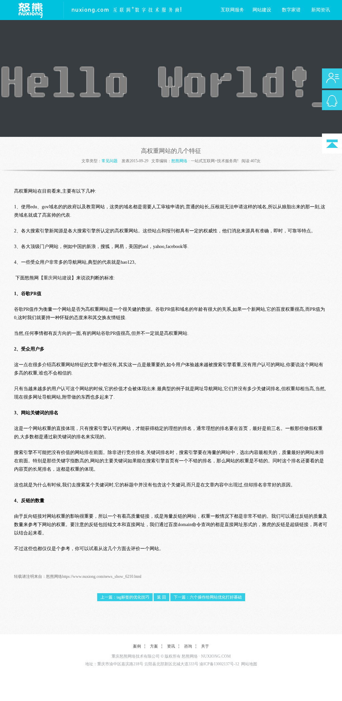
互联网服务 (232, 9)
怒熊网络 (179, 161)
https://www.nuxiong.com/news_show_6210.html (101, 576)
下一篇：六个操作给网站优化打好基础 (208, 597)
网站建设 (261, 9)
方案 (154, 646)
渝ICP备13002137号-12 (219, 664)
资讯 (171, 646)
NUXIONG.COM (216, 656)
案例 (137, 646)
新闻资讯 (320, 9)
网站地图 (249, 664)
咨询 (188, 646)
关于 (205, 646)
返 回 (161, 597)
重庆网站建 (55, 277)
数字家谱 (291, 9)
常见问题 (110, 161)
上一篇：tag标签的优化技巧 (125, 597)
